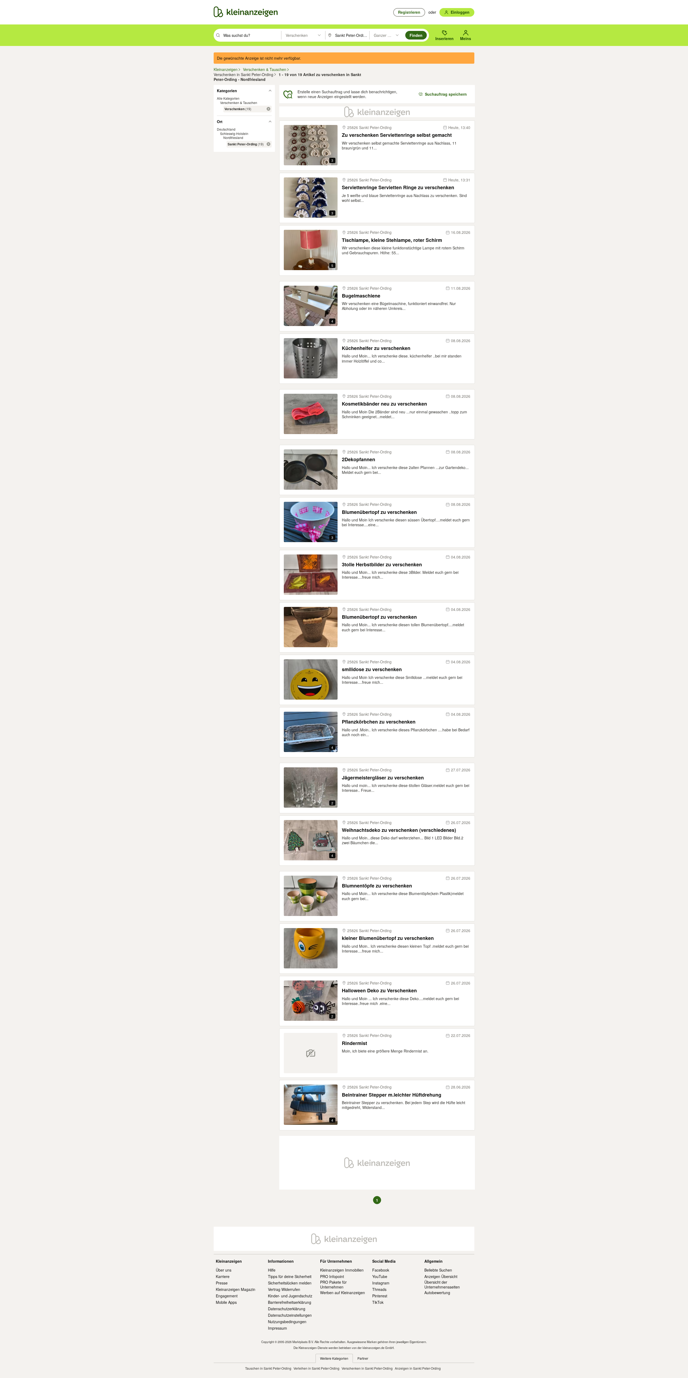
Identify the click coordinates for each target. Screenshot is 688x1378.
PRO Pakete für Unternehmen (333, 1284)
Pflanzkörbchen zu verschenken (378, 722)
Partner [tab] (362, 1358)
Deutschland (226, 129)
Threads (379, 1289)
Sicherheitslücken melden (289, 1283)
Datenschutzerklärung (286, 1308)
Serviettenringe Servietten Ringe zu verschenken (398, 187)
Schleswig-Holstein (234, 133)
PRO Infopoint (332, 1276)
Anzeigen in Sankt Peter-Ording (418, 1368)
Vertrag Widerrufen (284, 1289)
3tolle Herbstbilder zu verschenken (382, 564)
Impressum (277, 1328)
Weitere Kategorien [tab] (334, 1358)
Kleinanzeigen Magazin (235, 1289)
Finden (416, 35)
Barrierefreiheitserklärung (289, 1302)
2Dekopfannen (358, 459)
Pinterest (379, 1295)
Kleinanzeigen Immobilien (342, 1270)
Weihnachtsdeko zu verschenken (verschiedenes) (399, 830)
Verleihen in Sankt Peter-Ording (316, 1368)
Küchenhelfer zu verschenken (376, 348)
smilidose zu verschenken (372, 669)
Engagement (227, 1295)
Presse (222, 1283)
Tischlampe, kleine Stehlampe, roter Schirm (392, 240)
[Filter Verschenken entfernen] (268, 109)
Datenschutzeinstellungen (290, 1315)
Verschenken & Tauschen (238, 102)
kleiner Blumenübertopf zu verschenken (388, 938)
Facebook (380, 1270)
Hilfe (271, 1270)
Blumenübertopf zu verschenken (379, 512)
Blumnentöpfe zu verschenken (377, 886)
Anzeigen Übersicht (440, 1276)
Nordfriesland (233, 137)
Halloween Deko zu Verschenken (379, 990)
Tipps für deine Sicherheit (289, 1276)
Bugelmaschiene (361, 296)
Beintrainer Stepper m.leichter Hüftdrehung (391, 1095)
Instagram (380, 1283)
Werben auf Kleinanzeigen (342, 1292)
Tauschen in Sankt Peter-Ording (268, 1368)
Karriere (223, 1276)
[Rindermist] (311, 1053)
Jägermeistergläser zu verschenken (383, 778)
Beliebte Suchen (438, 1270)
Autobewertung (437, 1292)
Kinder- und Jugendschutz (290, 1295)
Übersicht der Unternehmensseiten (442, 1284)
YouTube (379, 1276)
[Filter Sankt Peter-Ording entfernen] (268, 144)
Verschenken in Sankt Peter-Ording (367, 1368)
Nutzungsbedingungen (287, 1321)
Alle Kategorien (228, 98)
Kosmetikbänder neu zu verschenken (384, 404)
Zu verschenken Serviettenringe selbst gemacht (397, 135)
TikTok (378, 1302)
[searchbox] (251, 35)
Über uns (223, 1270)
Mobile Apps (226, 1302)
